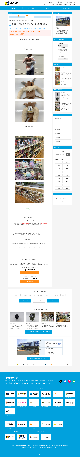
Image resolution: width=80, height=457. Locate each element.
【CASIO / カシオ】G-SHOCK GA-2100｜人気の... (66, 95)
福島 (67, 178)
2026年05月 (57, 133)
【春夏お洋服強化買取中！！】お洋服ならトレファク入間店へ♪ (63, 327)
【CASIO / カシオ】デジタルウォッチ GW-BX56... (66, 99)
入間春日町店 (54, 364)
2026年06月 (57, 130)
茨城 (67, 165)
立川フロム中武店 (41, 364)
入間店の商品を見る (30, 272)
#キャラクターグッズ (17, 28)
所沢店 (25, 364)
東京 (59, 162)
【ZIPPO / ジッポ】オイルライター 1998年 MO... (66, 79)
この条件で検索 (63, 59)
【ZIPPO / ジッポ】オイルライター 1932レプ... (66, 74)
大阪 (67, 172)
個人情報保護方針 (23, 445)
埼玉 (59, 165)
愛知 (67, 181)
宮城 (59, 181)
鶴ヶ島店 (30, 364)
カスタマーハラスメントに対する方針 (35, 447)
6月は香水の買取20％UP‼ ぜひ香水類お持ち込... (66, 104)
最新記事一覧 (58, 118)
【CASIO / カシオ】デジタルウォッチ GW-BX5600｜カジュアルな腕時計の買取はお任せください (32, 327)
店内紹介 (21, 17)
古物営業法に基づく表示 (33, 445)
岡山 (67, 185)
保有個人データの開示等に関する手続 (60, 445)
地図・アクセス (38, 17)
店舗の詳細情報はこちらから (38, 359)
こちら (22, 33)
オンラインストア (72, 2)
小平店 (35, 364)
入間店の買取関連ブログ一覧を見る (38, 332)
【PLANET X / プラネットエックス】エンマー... (66, 83)
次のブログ (52, 301)
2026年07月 (57, 126)
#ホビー (10, 28)
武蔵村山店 (20, 364)
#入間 (44, 28)
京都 (67, 175)
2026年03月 (57, 141)
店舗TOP (13, 17)
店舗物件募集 (72, 4)
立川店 (69, 364)
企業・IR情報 (59, 4)
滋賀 (59, 175)
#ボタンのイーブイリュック (36, 28)
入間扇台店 (48, 364)
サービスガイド (45, 4)
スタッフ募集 (46, 17)
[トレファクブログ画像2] (29, 99)
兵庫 (59, 178)
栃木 (59, 172)
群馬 (67, 168)
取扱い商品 (49, 8)
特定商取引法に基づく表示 (45, 445)
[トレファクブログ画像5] (29, 180)
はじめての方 (62, 2)
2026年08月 (57, 122)
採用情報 (66, 4)
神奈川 (66, 162)
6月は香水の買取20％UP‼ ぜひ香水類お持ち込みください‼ (47, 326)
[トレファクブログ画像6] (29, 202)
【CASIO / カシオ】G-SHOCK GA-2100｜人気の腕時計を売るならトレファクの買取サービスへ (16, 327)
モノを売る (31, 8)
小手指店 (60, 364)
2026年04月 (57, 137)
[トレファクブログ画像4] (29, 157)
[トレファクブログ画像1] (29, 75)
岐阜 (59, 185)
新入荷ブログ (66, 8)
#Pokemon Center (26, 28)
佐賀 (67, 188)
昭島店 (65, 364)
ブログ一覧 (38, 301)
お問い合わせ (55, 447)
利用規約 (24, 447)
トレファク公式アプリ (63, 202)
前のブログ (25, 301)
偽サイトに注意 (47, 447)
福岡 (59, 188)
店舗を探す (14, 8)
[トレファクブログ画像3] (29, 122)
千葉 (59, 168)
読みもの (52, 4)
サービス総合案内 (62, 198)
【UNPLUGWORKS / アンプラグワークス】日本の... (66, 69)
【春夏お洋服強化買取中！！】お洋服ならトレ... (66, 109)
